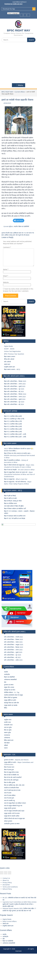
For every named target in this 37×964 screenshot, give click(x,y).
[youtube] (28, 15)
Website (6, 282)
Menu (20, 85)
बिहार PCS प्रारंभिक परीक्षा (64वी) (13, 429)
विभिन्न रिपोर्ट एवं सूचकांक (10, 697)
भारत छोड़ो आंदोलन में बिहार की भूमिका (14, 506)
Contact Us (6, 878)
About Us (6, 880)
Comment (7, 247)
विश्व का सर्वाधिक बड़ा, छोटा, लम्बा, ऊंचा (14, 785)
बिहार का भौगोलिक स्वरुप (10, 503)
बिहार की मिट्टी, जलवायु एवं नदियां (13, 501)
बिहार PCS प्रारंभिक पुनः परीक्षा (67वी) (14, 419)
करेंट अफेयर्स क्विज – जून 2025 (12, 655)
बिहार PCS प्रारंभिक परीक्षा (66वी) (13, 424)
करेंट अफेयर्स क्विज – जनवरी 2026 (13, 637)
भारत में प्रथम (7, 793)
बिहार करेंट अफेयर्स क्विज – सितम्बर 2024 (15, 394)
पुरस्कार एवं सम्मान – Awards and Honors (16, 760)
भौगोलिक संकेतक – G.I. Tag (11, 692)
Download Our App (9, 9)
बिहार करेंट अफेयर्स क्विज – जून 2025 (14, 389)
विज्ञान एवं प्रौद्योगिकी (23, 226)
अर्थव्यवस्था (7, 738)
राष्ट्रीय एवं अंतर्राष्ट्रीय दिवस (11, 788)
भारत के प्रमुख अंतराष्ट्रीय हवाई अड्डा (14, 811)
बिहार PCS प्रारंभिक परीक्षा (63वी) (13, 432)
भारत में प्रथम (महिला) (9, 795)
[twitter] (24, 15)
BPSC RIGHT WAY (18, 30)
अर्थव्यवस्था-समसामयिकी (10, 679)
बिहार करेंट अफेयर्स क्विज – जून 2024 (14, 402)
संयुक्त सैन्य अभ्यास (9, 687)
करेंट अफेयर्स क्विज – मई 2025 (12, 657)
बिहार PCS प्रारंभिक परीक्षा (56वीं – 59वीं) (15, 437)
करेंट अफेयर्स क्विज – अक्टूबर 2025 (13, 645)
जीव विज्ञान (7, 743)
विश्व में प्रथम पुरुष (9, 770)
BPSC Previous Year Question (14, 354)
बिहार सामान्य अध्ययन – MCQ (12, 369)
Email (5, 276)
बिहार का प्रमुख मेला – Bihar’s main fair (15, 479)
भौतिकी (6, 745)
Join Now (19, 221)
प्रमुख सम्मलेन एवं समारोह (10, 705)
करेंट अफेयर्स (7, 362)
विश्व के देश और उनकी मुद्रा (11, 780)
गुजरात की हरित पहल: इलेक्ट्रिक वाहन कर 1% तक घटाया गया (18, 233)
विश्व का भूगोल (7, 730)
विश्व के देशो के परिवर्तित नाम (11, 775)
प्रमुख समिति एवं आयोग (10, 700)
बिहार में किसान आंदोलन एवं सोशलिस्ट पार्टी (15, 508)
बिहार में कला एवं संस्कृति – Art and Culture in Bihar (19, 470)
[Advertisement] (18, 63)
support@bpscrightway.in (19, 2)
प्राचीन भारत (7, 722)
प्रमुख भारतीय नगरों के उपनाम (12, 813)
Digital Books (8, 346)
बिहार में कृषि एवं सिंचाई (10, 496)
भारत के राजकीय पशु (9, 800)
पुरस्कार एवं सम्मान (8, 685)
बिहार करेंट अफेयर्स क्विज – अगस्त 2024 (15, 397)
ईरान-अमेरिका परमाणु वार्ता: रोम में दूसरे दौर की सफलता (15, 235)
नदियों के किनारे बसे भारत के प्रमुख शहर (14, 818)
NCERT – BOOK (9, 349)
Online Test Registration (12, 351)
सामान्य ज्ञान (7, 364)
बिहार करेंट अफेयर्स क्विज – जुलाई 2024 (14, 399)
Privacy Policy (7, 882)
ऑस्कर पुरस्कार (8, 821)
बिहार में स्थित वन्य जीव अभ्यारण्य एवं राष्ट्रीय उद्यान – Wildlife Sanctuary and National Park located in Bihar (19, 455)
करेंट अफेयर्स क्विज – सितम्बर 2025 (13, 647)
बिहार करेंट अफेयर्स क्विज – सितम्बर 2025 (15, 381)
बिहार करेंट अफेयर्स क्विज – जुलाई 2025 (14, 386)
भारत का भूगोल (8, 727)
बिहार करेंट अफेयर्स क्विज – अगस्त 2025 (15, 384)
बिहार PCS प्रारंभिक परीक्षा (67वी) (13, 421)
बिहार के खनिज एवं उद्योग (10, 498)
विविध (5, 708)
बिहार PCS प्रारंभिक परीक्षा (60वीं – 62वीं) (15, 434)
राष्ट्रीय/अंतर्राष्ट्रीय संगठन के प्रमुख (13, 695)
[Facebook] (21, 15)
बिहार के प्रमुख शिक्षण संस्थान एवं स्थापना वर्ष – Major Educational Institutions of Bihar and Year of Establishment (19, 474)
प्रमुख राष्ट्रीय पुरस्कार (10, 808)
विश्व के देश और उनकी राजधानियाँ (12, 777)
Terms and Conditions (10, 887)
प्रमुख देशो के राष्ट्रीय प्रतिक (11, 816)
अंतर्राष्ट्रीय (7, 674)
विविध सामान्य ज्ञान (8, 740)
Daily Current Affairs (10, 921)
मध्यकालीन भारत (8, 725)
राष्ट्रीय (16, 226)
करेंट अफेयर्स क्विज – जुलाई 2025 (13, 652)
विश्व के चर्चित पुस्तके (9, 782)
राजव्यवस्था (7, 735)
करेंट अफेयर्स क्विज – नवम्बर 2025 (13, 642)
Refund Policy (7, 889)
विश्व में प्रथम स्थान (9, 767)
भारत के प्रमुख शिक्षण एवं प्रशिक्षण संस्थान (15, 803)
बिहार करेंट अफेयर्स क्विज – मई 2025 (14, 391)
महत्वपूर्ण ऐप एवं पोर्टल (9, 690)
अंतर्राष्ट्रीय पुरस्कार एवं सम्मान (12, 824)
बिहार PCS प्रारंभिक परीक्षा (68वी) (13, 416)
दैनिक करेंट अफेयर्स (9, 359)
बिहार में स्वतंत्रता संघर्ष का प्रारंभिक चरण (14, 516)
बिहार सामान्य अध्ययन (9, 356)
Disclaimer (6, 885)
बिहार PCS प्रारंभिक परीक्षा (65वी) (13, 426)
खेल (5, 682)
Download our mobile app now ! (14, 4)
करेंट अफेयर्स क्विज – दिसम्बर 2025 (13, 639)
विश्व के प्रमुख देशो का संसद (11, 772)
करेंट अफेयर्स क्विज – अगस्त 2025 (13, 650)
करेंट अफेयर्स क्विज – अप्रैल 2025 (13, 660)
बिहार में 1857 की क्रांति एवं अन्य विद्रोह (14, 518)
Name (5, 269)
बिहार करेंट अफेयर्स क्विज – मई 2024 (14, 404)
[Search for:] (18, 40)
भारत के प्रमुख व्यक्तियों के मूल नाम (13, 806)
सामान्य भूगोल (7, 732)
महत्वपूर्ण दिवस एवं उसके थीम (11, 703)
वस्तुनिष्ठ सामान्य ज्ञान (9, 367)
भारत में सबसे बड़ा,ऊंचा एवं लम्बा (12, 790)
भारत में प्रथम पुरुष (9, 798)
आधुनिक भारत (7, 720)
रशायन (6, 748)
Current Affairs (20, 92)
